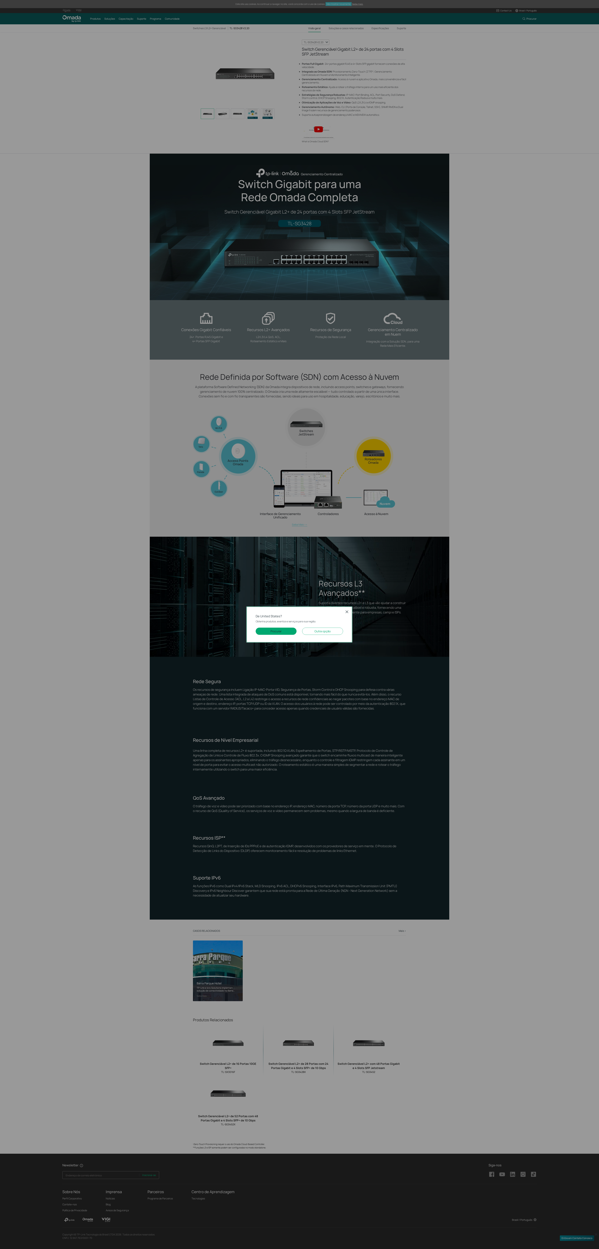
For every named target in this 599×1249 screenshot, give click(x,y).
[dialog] (299, 624)
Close (346, 611)
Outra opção (322, 631)
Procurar (276, 631)
